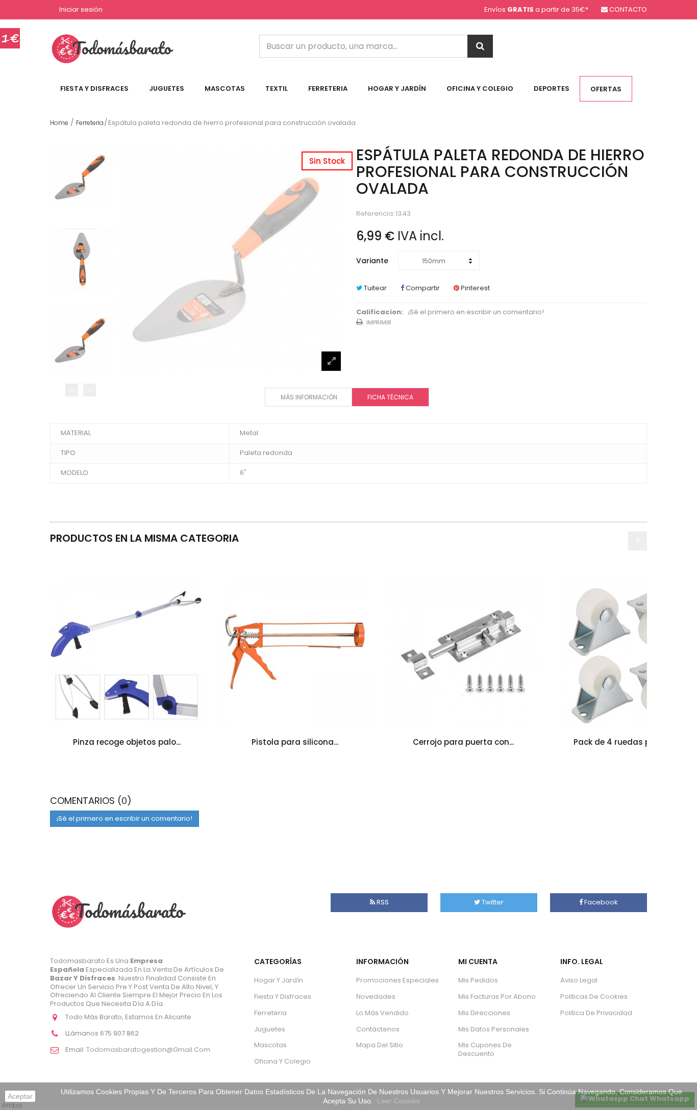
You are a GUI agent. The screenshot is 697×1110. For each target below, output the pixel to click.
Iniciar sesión (81, 10)
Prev (71, 390)
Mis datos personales (493, 1029)
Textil (276, 88)
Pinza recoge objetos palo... (127, 742)
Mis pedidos (478, 980)
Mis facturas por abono (497, 996)
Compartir (422, 288)
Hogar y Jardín (397, 88)
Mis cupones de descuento (485, 1049)
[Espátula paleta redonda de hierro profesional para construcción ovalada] (80, 177)
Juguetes (166, 88)
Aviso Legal (579, 980)
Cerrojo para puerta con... (463, 742)
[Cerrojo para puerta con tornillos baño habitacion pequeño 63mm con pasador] (463, 651)
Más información (309, 397)
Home (59, 122)
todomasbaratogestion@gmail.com (148, 1049)
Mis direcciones (484, 1013)
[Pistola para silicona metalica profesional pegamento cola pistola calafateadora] (294, 651)
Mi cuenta (477, 961)
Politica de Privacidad (596, 1013)
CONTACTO (628, 9)
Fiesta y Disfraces (94, 88)
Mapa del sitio (379, 1045)
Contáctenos (378, 1029)
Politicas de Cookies (594, 996)
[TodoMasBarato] (112, 48)
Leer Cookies (398, 1101)
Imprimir (378, 322)
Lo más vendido (382, 1013)
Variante (373, 260)
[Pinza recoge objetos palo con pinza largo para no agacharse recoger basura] (126, 651)
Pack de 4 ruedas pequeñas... (632, 742)
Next (89, 390)
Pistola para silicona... (295, 742)
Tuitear (374, 288)
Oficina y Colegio (479, 88)
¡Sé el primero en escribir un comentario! (476, 312)
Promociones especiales (397, 980)
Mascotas (225, 88)
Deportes (551, 88)
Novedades (375, 996)
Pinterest (474, 288)
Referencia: (375, 214)
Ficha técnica (390, 397)
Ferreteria (327, 88)
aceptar (20, 1096)
